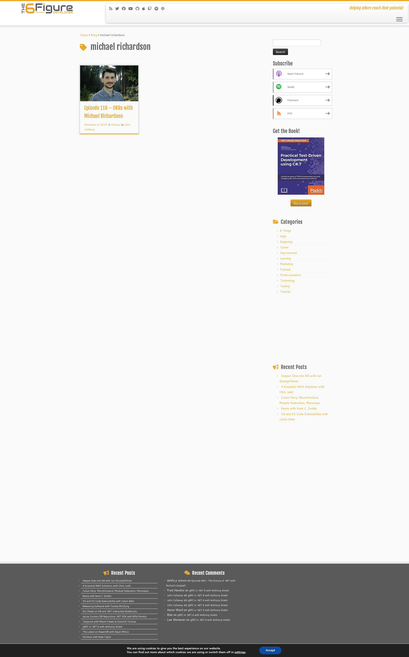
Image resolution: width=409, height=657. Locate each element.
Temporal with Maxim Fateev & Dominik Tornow (109, 621)
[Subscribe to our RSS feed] (112, 8)
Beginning (286, 242)
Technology (287, 280)
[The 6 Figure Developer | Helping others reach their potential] (47, 8)
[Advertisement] (301, 328)
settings (240, 652)
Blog (94, 35)
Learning (285, 258)
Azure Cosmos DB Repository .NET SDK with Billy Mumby (115, 616)
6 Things (285, 231)
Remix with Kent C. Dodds (299, 408)
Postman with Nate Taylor (97, 637)
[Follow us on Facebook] (125, 8)
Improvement (288, 253)
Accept (270, 650)
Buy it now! (301, 203)
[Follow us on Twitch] (151, 8)
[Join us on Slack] (164, 8)
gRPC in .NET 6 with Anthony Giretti (102, 626)
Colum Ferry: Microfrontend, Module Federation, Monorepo (116, 591)
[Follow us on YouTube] (131, 8)
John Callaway (175, 595)
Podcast (116, 124)
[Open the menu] (399, 19)
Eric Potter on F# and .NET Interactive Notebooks (110, 611)
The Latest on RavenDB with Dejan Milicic (106, 632)
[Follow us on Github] (138, 8)
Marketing (286, 264)
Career (284, 247)
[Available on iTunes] (145, 8)
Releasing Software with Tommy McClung (106, 606)
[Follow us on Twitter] (118, 8)
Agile (283, 236)
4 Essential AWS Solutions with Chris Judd (107, 586)
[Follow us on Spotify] (157, 8)
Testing (285, 286)
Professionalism (290, 275)
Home (84, 35)
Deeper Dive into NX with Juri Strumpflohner (107, 580)
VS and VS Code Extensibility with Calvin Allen (108, 601)
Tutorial (285, 292)
